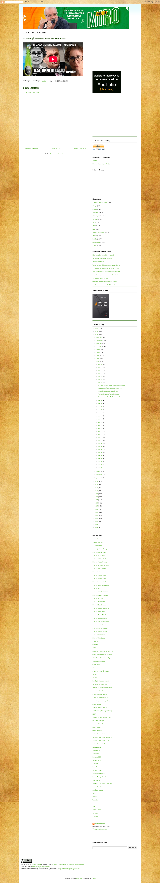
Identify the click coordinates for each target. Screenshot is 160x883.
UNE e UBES (96, 810)
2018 (96, 497)
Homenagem (96, 216)
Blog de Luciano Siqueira (100, 595)
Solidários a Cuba (97, 790)
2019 (96, 494)
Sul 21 (94, 793)
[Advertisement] (55, 121)
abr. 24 (100, 382)
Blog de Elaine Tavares (99, 568)
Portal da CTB (96, 757)
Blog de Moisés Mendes (99, 615)
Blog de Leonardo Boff (99, 582)
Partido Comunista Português (101, 744)
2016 (96, 503)
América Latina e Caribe (99, 203)
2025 (96, 331)
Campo (94, 206)
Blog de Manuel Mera (99, 602)
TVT (93, 803)
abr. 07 (100, 449)
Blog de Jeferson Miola (99, 578)
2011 (96, 518)
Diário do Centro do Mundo (100, 671)
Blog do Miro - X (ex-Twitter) (101, 164)
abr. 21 (100, 407)
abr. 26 (100, 376)
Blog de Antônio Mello (99, 552)
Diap (93, 668)
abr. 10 (100, 440)
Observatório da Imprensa (100, 724)
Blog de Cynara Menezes (99, 562)
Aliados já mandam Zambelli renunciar (109, 397)
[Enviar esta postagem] (51, 81)
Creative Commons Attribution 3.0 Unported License (68, 864)
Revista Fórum (96, 780)
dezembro (99, 337)
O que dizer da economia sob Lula (108, 391)
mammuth (79, 878)
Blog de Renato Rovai (99, 625)
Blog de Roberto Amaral (99, 631)
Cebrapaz (95, 645)
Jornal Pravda (96, 704)
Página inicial (56, 148)
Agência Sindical (97, 542)
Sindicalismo (96, 242)
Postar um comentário (32, 92)
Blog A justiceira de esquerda (101, 549)
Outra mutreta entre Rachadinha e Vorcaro (104, 281)
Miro (94, 229)
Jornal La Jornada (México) (100, 697)
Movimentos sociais (98, 232)
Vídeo (94, 245)
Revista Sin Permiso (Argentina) (102, 783)
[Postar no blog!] (59, 81)
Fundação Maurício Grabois (100, 681)
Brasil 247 (95, 641)
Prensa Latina (96, 760)
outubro (99, 343)
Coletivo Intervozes (98, 648)
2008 (96, 527)
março (98, 472)
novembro (99, 340)
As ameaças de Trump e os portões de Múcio (105, 268)
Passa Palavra (96, 747)
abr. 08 (100, 446)
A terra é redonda (97, 539)
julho (98, 352)
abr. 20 (100, 410)
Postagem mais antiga (80, 148)
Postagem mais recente (31, 148)
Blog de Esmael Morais (99, 575)
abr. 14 (100, 428)
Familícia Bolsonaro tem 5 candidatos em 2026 (106, 271)
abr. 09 (100, 443)
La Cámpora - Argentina (99, 707)
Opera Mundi (96, 727)
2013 (96, 512)
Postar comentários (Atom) (58, 154)
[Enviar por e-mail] (57, 81)
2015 (96, 506)
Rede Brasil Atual (97, 767)
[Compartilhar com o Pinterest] (66, 81)
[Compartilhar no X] (61, 81)
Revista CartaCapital (98, 773)
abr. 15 (100, 425)
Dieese (94, 674)
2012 (96, 515)
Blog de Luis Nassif (98, 598)
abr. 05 (100, 456)
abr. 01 (100, 468)
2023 (96, 481)
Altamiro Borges (100, 824)
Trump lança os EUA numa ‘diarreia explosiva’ (106, 265)
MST (94, 714)
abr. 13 (100, 431)
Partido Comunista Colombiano (101, 734)
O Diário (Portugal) (98, 721)
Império (94, 219)
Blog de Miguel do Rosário (100, 608)
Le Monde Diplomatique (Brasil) (102, 711)
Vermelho (95, 813)
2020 (96, 491)
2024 (96, 334)
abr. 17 (100, 419)
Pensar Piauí (96, 754)
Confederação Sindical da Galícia (102, 654)
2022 (96, 484)
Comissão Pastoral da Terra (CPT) (102, 651)
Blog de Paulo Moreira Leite (100, 621)
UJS (93, 806)
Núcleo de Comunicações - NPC (102, 717)
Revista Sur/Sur (97, 787)
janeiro (98, 478)
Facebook (95, 161)
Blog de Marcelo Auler (99, 605)
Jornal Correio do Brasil (99, 694)
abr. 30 (100, 364)
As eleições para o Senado (100, 278)
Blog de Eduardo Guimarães (100, 565)
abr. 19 (100, 413)
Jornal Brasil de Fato (98, 691)
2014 (96, 509)
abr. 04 (100, 459)
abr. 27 (100, 373)
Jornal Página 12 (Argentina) (101, 701)
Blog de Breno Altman (99, 559)
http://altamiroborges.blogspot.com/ (69, 869)
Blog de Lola (96, 588)
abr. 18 (100, 416)
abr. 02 (100, 465)
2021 (96, 488)
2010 (96, 521)
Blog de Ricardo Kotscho (100, 628)
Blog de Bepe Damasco (99, 555)
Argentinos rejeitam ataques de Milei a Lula (105, 275)
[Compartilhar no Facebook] (64, 81)
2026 (96, 328)
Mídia (94, 226)
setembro (99, 346)
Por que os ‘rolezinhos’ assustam (102, 258)
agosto (98, 349)
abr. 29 (100, 367)
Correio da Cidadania (98, 661)
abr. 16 (100, 422)
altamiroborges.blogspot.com (41, 866)
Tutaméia (95, 800)
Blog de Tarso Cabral (98, 635)
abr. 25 (100, 379)
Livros (94, 222)
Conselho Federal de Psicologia (101, 658)
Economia (95, 212)
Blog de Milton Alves (98, 611)
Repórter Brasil (97, 770)
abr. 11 (100, 437)
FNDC (94, 678)
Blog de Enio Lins (97, 572)
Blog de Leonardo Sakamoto (100, 585)
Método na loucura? (98, 262)
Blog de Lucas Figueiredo (100, 592)
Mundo (94, 236)
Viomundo (95, 816)
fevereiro (99, 475)
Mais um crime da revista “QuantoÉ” (103, 255)
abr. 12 (100, 434)
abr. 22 (100, 404)
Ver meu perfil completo (99, 829)
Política (94, 239)
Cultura (94, 209)
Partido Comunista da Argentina (102, 737)
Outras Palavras (97, 730)
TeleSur (94, 797)
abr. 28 (100, 370)
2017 (96, 500)
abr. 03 (100, 462)
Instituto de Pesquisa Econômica (102, 687)
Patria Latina (96, 750)
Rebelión (95, 764)
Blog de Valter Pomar (98, 638)
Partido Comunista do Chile (100, 740)
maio (98, 358)
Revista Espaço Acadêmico (100, 777)
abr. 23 (100, 401)
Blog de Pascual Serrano (99, 618)
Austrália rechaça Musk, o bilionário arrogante (111, 385)
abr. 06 (100, 452)
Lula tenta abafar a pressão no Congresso (110, 388)
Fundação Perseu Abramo (100, 684)
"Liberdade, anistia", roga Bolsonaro (109, 394)
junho (98, 355)
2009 (96, 524)
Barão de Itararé (97, 545)
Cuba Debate (96, 664)
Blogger (94, 878)
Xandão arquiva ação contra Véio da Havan (105, 285)
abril (98, 361)
